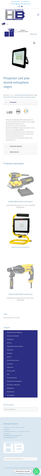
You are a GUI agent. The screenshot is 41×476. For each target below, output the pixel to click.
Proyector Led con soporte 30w (20, 247)
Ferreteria (9, 353)
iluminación (6, 97)
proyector (27, 97)
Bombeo (9, 343)
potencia (22, 97)
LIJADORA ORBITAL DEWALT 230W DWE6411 (20, 201)
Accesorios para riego (13, 336)
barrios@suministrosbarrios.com (22, 4)
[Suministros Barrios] (15, 14)
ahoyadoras (10, 339)
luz (18, 97)
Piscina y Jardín (11, 371)
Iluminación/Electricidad (21, 95)
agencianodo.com (20, 470)
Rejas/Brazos (10, 388)
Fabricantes (10, 350)
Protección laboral (12, 377)
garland (9, 357)
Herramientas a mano (13, 360)
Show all (34, 34)
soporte (33, 97)
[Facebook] (19, 6)
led (11, 97)
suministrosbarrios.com (10, 437)
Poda (8, 374)
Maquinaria (10, 367)
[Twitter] (22, 6)
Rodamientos (11, 391)
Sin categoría (10, 395)
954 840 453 (16, 1)
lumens (15, 97)
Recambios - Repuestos (13, 384)
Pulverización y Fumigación (14, 381)
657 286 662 (26, 1)
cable (35, 95)
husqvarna (10, 364)
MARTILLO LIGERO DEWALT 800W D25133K (20, 294)
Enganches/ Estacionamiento (15, 346)
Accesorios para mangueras (14, 332)
